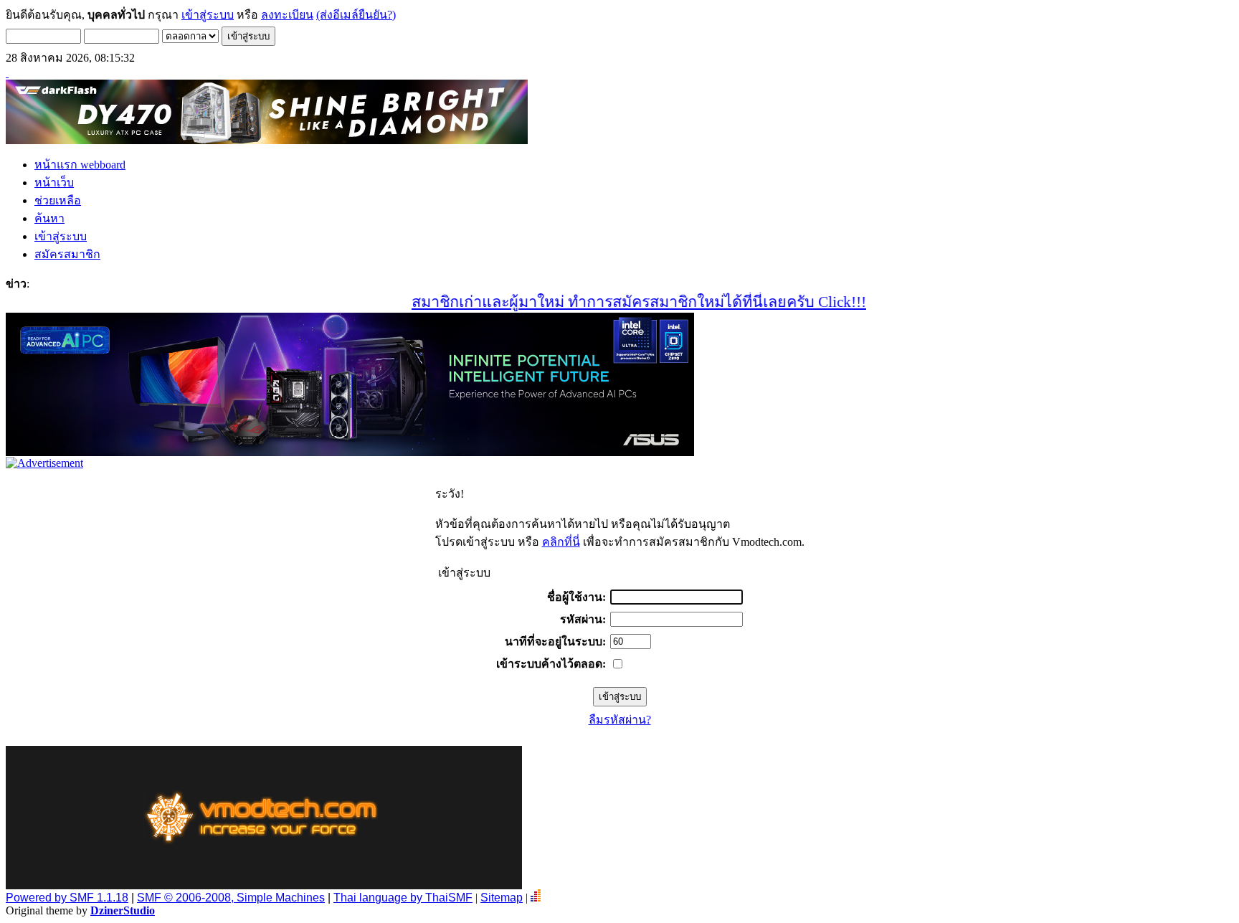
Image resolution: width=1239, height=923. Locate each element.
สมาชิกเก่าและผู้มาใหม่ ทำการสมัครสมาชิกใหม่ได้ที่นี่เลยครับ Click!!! (618, 302)
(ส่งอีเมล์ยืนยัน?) (356, 15)
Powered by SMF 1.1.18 (67, 897)
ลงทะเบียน (287, 15)
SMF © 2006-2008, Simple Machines (231, 897)
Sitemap (501, 897)
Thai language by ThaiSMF (403, 897)
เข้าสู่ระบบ (207, 15)
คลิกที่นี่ (561, 542)
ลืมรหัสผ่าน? (620, 720)
